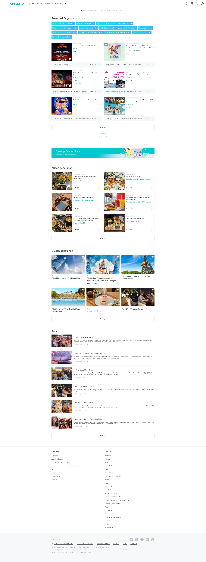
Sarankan (102, 137)
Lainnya (103, 127)
